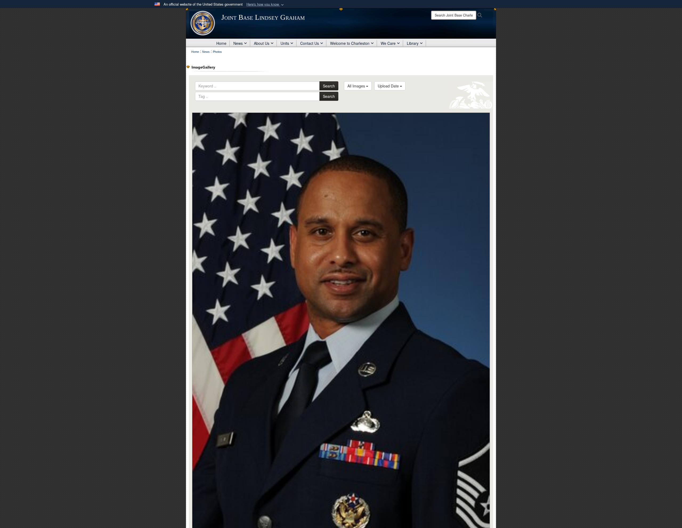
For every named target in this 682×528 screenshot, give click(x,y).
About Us (261, 43)
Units (285, 43)
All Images (356, 86)
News (238, 43)
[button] (265, 4)
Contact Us (309, 43)
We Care (388, 43)
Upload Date (389, 86)
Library (413, 43)
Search (329, 86)
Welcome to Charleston (350, 43)
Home (221, 43)
